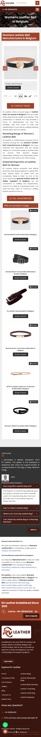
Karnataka (6, 570)
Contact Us (6, 695)
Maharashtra (31, 567)
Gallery (4, 686)
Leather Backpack (27, 697)
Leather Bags (25, 674)
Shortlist (34, 210)
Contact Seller (22, 105)
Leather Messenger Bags (28, 679)
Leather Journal (22, 588)
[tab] (20, 486)
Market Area (6, 699)
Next (36, 68)
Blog (3, 691)
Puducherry (6, 567)
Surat (11, 551)
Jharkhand (15, 567)
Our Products (7, 682)
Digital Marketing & (19, 734)
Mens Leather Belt (9, 588)
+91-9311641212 (10, 9)
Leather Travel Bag (27, 689)
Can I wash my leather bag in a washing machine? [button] (20, 520)
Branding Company (32, 734)
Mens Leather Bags (9, 585)
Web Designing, (34, 732)
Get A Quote (21, 240)
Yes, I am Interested (21, 198)
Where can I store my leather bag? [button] (18, 514)
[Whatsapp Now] (5, 724)
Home (4, 674)
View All (33, 530)
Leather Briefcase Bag (20, 583)
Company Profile (8, 678)
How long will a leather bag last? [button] (17, 486)
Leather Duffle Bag (24, 585)
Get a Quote (31, 616)
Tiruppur (5, 551)
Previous (5, 68)
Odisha (22, 567)
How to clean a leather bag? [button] (15, 508)
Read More (8, 661)
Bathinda (17, 551)
